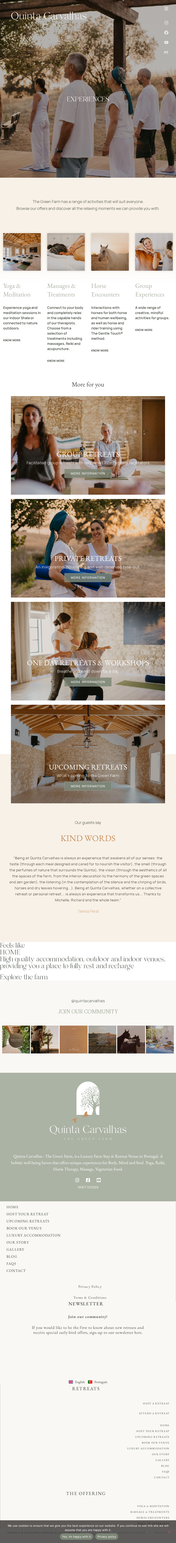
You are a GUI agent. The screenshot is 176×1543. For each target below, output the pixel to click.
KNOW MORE (12, 340)
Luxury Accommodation (33, 1235)
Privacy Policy (90, 1286)
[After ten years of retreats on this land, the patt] (160, 1039)
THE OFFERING (86, 1493)
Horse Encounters (153, 1517)
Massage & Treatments (150, 1512)
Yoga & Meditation (153, 1506)
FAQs (11, 1263)
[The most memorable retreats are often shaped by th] (16, 1039)
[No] (169, 1531)
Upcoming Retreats (27, 1221)
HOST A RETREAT (156, 1403)
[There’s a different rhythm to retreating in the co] (45, 1039)
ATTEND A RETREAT (154, 1413)
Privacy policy (106, 1536)
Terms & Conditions (90, 1297)
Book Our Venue (24, 1228)
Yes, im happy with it (76, 1536)
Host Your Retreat (27, 1214)
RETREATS (86, 1388)
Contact (16, 1270)
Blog (11, 1256)
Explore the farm (24, 977)
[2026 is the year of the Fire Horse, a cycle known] (131, 1039)
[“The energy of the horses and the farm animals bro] (102, 1039)
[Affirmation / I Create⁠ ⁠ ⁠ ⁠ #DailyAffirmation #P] (74, 1039)
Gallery (15, 1249)
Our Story (17, 1242)
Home (12, 1207)
